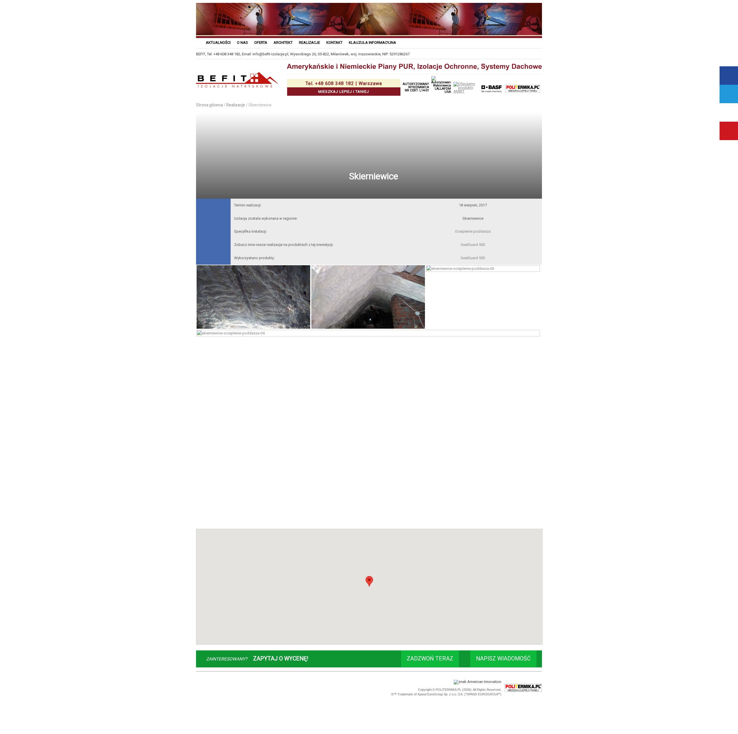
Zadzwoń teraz (430, 658)
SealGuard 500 (473, 244)
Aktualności (218, 42)
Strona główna (209, 105)
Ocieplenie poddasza (473, 231)
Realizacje (309, 42)
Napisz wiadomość (503, 658)
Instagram (729, 112)
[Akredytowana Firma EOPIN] (277, 688)
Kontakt (334, 42)
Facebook (729, 75)
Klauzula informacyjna (372, 42)
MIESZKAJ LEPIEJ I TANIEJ (344, 87)
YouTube (729, 131)
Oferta (260, 42)
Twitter (729, 94)
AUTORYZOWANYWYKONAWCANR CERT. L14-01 (416, 87)
